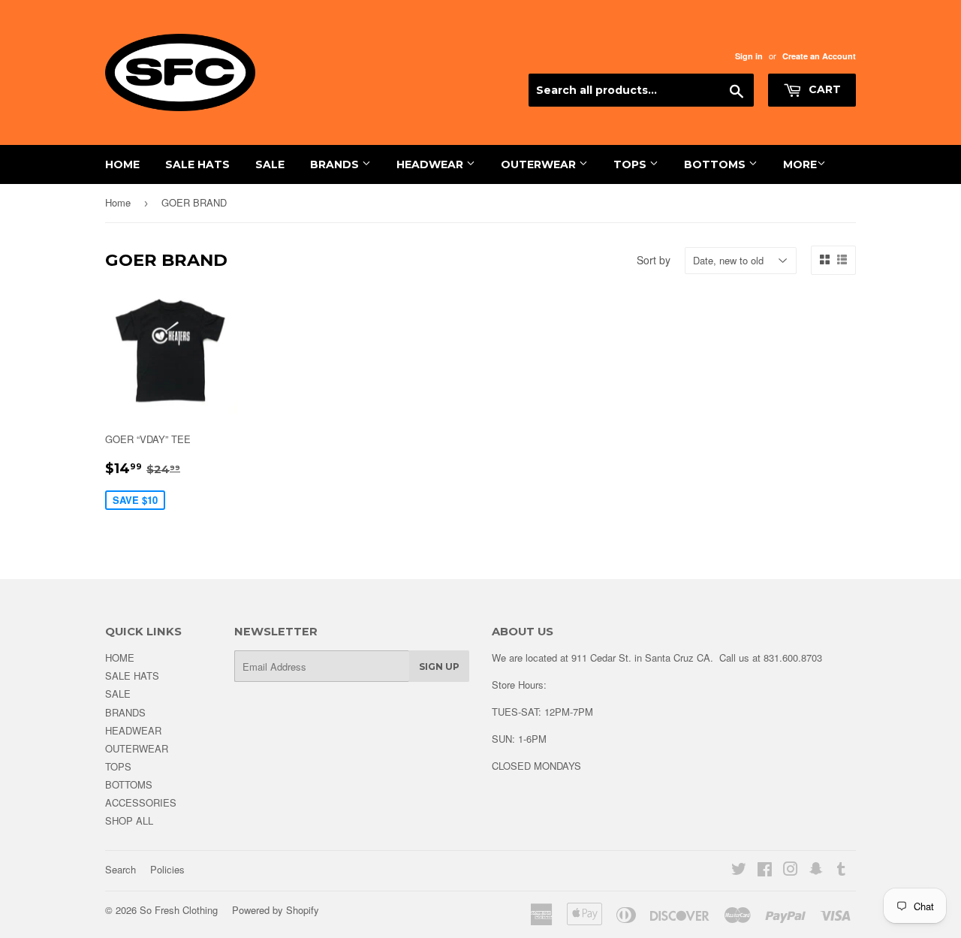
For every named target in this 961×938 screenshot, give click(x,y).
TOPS (631, 164)
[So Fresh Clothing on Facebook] (765, 871)
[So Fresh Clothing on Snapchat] (816, 871)
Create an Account (819, 56)
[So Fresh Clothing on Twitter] (738, 871)
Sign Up (439, 666)
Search (120, 869)
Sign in (749, 56)
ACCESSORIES (140, 802)
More (800, 164)
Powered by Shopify (275, 910)
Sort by (653, 259)
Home (118, 202)
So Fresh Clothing (179, 910)
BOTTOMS (716, 164)
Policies (167, 869)
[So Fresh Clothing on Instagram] (790, 871)
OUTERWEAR (540, 164)
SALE (270, 164)
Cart (823, 89)
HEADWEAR (431, 164)
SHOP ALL (129, 820)
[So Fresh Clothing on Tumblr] (841, 871)
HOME (122, 164)
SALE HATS (197, 164)
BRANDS (336, 164)
